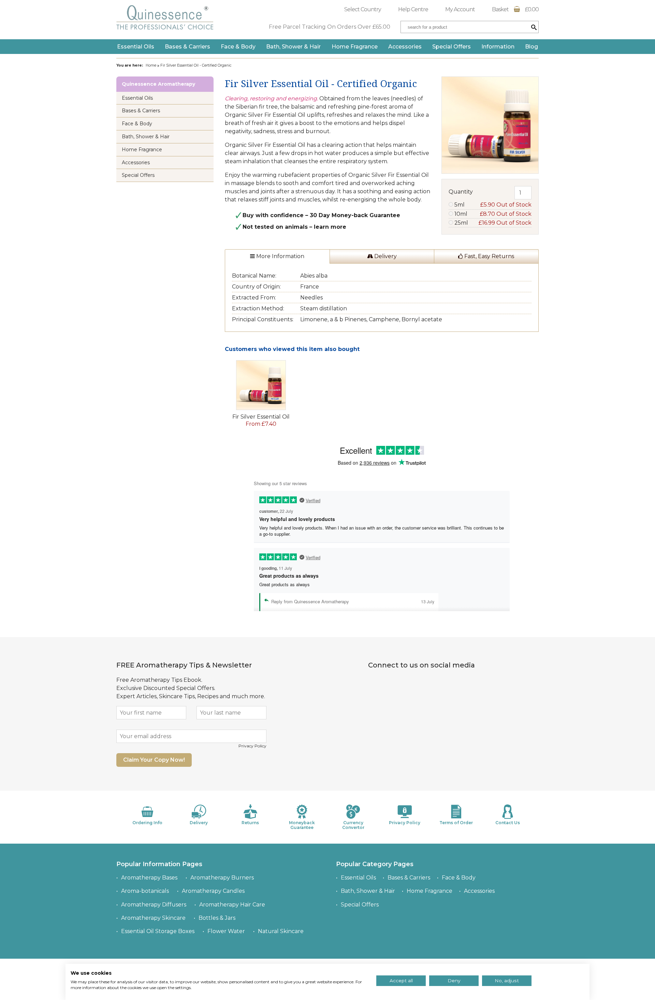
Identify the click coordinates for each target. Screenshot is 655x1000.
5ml (492, 204)
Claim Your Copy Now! (154, 760)
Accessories (405, 46)
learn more (330, 227)
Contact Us (507, 822)
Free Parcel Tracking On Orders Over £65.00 (329, 27)
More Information (279, 256)
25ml (492, 223)
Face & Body (238, 46)
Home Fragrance (355, 46)
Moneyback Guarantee (302, 825)
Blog (531, 46)
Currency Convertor (353, 825)
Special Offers (451, 46)
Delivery (385, 256)
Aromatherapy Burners (222, 877)
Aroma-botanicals (145, 891)
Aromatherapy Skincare (153, 918)
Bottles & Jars (217, 918)
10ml (492, 214)
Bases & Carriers (187, 46)
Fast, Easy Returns (488, 256)
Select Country (362, 9)
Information (497, 46)
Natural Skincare (281, 931)
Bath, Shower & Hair (293, 46)
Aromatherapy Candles (213, 891)
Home (151, 65)
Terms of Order (456, 822)
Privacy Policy (252, 745)
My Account (460, 9)
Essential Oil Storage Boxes (157, 931)
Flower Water (226, 931)
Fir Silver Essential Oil (261, 416)
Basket (515, 9)
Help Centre (413, 9)
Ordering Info (147, 822)
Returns (250, 822)
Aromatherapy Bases (149, 877)
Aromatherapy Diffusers (153, 904)
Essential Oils (135, 46)
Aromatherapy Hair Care (232, 904)
